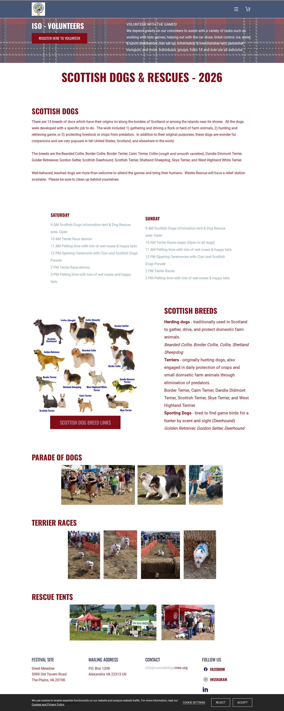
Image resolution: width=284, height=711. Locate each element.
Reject (220, 702)
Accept (242, 702)
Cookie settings (194, 702)
